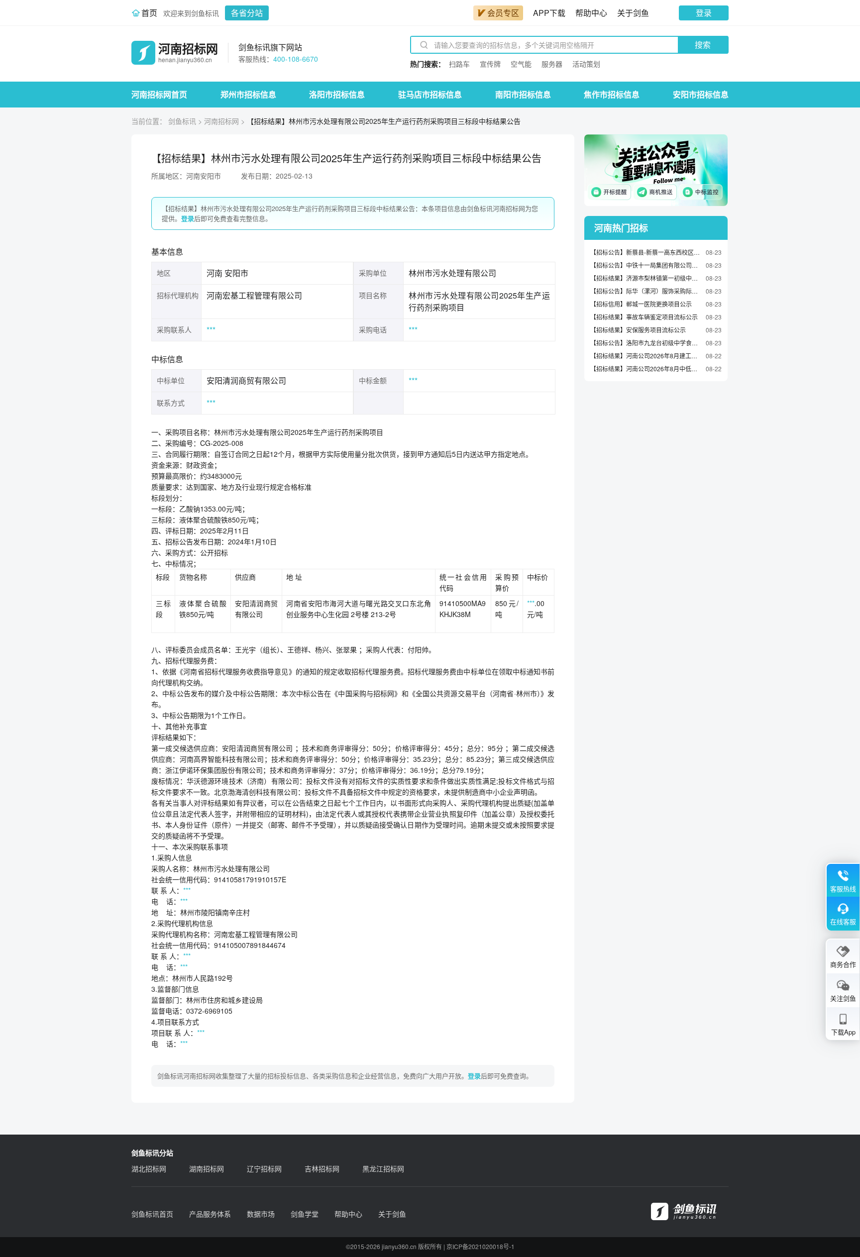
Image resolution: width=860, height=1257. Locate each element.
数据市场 (261, 1214)
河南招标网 (221, 121)
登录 (704, 12)
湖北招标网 (148, 1168)
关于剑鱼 (633, 12)
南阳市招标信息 (523, 94)
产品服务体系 (210, 1214)
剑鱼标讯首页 (152, 1214)
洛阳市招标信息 (337, 94)
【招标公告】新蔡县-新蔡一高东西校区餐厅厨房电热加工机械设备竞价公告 (645, 252)
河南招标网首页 (159, 94)
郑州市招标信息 (248, 94)
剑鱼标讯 (182, 121)
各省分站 (247, 12)
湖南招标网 (206, 1168)
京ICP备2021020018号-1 (480, 1246)
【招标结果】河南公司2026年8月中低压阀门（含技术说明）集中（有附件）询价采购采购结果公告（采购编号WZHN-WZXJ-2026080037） (645, 368)
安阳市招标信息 (701, 94)
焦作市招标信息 (612, 94)
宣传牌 (490, 64)
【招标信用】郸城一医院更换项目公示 (641, 304)
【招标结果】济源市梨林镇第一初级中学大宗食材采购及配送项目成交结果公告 (645, 278)
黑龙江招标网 (383, 1168)
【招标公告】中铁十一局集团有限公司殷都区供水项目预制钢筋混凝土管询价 (645, 265)
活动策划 (586, 64)
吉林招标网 (322, 1168)
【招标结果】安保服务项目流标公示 (638, 329)
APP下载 (549, 12)
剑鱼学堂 (305, 1214)
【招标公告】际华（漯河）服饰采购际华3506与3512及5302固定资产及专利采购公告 (645, 291)
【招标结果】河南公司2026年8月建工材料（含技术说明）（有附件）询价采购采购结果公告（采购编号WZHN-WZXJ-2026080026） (645, 355)
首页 (149, 12)
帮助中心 (591, 12)
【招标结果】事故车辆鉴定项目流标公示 (644, 317)
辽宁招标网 (264, 1168)
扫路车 (459, 64)
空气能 (521, 64)
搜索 (703, 44)
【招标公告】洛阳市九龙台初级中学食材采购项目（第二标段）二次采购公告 (645, 342)
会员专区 (503, 12)
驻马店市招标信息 (430, 94)
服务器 (551, 64)
